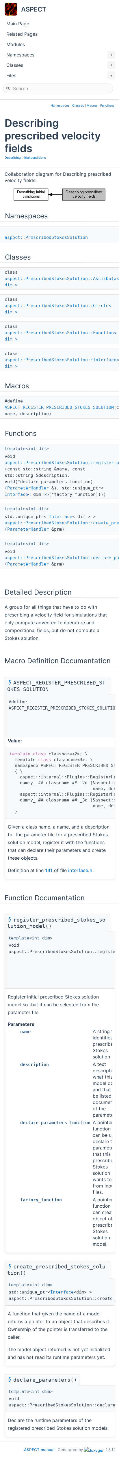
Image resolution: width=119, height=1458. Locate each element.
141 (49, 870)
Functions (107, 105)
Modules (15, 44)
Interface (16, 494)
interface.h (80, 870)
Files (59, 75)
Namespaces (59, 55)
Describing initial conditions (25, 158)
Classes (59, 65)
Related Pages (22, 34)
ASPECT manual (39, 1449)
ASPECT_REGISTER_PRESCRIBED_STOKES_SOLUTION (59, 407)
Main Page (17, 24)
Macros (92, 105)
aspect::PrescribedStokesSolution (46, 237)
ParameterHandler (28, 488)
